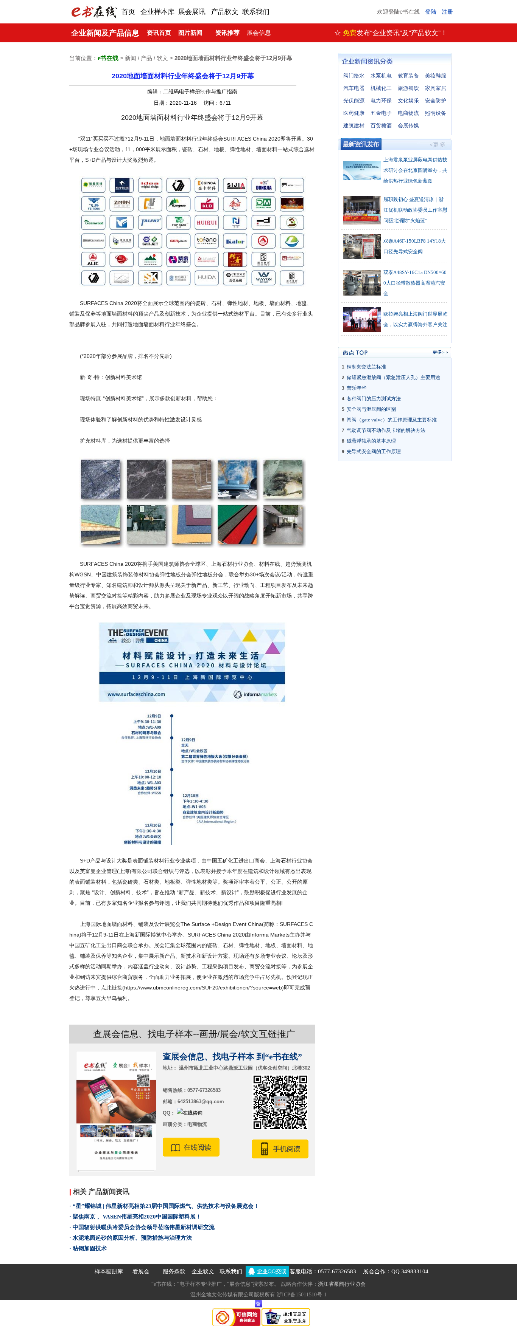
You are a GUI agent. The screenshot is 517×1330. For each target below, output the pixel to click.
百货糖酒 (381, 126)
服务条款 (174, 1271)
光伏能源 (353, 101)
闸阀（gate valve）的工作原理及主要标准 (392, 420)
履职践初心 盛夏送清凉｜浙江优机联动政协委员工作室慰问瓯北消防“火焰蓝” (415, 210)
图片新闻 (190, 32)
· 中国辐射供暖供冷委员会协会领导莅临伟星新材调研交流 (142, 1227)
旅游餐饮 (408, 88)
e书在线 (108, 58)
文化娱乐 (408, 101)
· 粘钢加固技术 (88, 1248)
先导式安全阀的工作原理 (374, 451)
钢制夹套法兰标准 (366, 367)
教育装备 (408, 76)
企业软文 (203, 1271)
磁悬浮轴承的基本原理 (371, 441)
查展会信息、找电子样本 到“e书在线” (232, 1056)
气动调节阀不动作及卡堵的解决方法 (386, 430)
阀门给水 (353, 76)
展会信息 (259, 32)
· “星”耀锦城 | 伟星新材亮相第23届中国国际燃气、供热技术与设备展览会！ (164, 1206)
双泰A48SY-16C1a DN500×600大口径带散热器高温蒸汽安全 (415, 282)
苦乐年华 (356, 388)
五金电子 (381, 113)
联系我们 (231, 1271)
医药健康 (353, 113)
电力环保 (381, 101)
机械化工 (381, 88)
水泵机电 (381, 76)
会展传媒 (408, 126)
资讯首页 (159, 32)
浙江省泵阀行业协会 (342, 1284)
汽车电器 (353, 88)
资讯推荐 (227, 32)
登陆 (430, 12)
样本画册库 (109, 1271)
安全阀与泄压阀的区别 (371, 409)
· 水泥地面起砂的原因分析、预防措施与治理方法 (130, 1238)
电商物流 (408, 113)
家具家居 (435, 88)
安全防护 (435, 101)
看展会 (140, 1271)
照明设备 (435, 113)
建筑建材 (353, 126)
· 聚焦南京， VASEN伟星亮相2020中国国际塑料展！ (135, 1217)
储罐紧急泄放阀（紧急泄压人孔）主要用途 (393, 377)
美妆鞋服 (435, 76)
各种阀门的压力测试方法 (374, 398)
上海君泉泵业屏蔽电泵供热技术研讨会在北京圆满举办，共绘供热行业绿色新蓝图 (415, 170)
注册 (447, 12)
